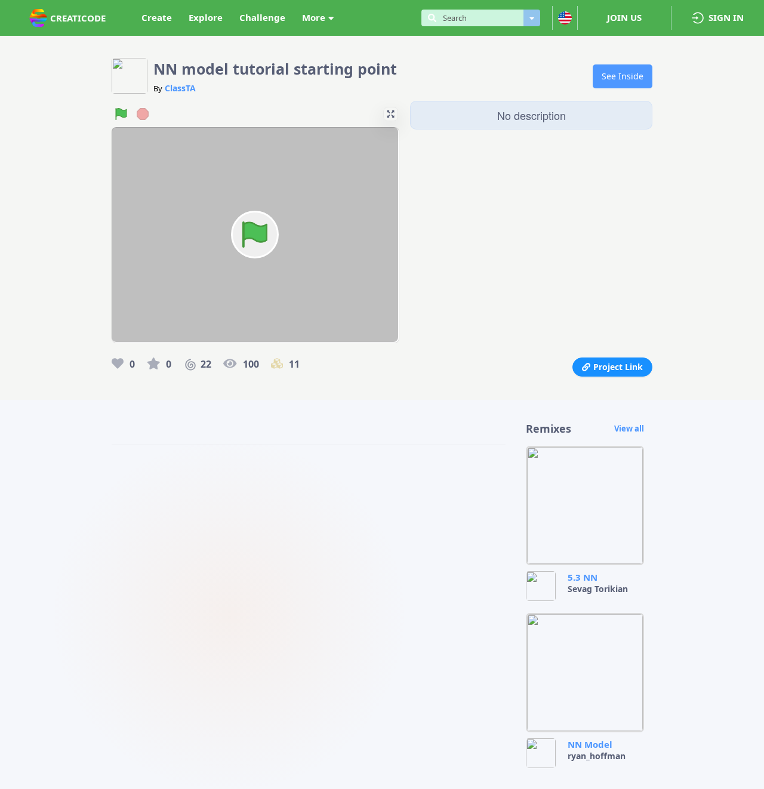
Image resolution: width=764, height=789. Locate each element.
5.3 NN (582, 577)
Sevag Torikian (598, 588)
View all (629, 428)
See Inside (622, 76)
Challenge (262, 17)
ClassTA (180, 88)
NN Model (590, 744)
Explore (206, 17)
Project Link (618, 366)
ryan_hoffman (597, 756)
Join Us (624, 17)
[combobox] (480, 18)
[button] (390, 114)
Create (156, 17)
